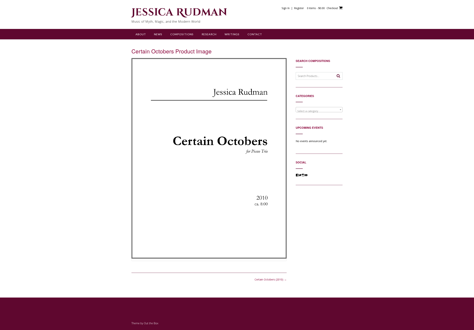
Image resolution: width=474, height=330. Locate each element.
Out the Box (151, 323)
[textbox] (319, 111)
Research (209, 34)
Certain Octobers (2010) (271, 279)
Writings (232, 34)
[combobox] (319, 109)
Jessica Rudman (179, 12)
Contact (255, 34)
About (141, 34)
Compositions (181, 34)
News (158, 34)
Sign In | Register (293, 8)
